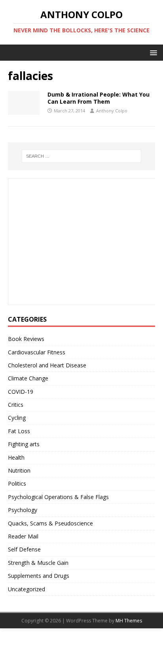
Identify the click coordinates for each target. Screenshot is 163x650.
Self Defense (24, 549)
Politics (17, 483)
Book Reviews (26, 339)
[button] (152, 52)
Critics (15, 404)
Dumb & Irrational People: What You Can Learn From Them (98, 98)
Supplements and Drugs (38, 575)
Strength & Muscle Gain (38, 562)
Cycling (17, 417)
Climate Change (28, 378)
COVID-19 (20, 391)
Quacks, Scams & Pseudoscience (50, 523)
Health (16, 457)
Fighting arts (24, 444)
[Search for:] (81, 156)
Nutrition (19, 470)
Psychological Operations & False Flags (58, 497)
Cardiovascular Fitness (36, 352)
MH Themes (129, 620)
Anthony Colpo (111, 111)
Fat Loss (19, 431)
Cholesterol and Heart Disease (47, 365)
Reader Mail (23, 536)
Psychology (22, 510)
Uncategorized (26, 589)
